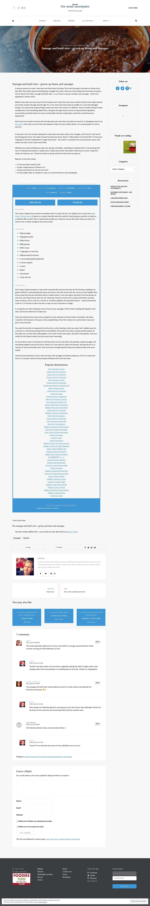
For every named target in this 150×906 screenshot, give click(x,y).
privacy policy (73, 532)
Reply (97, 641)
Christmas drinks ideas (119, 198)
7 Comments (59, 547)
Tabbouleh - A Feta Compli (91, 618)
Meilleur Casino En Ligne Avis (56, 413)
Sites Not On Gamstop (56, 416)
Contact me (66, 872)
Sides (100, 612)
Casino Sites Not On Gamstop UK (56, 386)
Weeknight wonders (45, 874)
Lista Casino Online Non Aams (56, 432)
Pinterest (93, 878)
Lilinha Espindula (33, 681)
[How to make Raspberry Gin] (129, 147)
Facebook (93, 873)
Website (19, 815)
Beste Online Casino (56, 388)
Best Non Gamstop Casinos (56, 399)
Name (19, 801)
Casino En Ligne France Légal (56, 465)
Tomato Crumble (27, 618)
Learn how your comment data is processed (63, 839)
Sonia (28, 640)
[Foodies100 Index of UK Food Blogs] (21, 879)
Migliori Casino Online (56, 487)
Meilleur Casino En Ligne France (56, 427)
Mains (75, 45)
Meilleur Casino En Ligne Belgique (56, 446)
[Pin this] (95, 547)
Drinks (71, 21)
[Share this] (85, 547)
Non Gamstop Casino (56, 369)
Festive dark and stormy (120, 202)
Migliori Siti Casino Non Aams (56, 408)
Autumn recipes (66, 45)
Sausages (17, 538)
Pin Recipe (77, 202)
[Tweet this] (88, 547)
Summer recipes (29, 615)
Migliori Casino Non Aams (56, 452)
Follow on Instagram (124, 122)
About (105, 21)
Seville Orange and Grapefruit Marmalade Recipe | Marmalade (48, 757)
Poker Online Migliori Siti (56, 449)
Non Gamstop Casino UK (56, 421)
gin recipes (19, 124)
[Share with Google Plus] (91, 547)
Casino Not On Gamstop (56, 372)
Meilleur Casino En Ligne (56, 479)
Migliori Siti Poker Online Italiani (56, 490)
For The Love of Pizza (59, 616)
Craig (31, 661)
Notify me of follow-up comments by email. (35, 821)
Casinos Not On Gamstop (56, 377)
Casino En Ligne (56, 394)
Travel (64, 874)
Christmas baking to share (120, 206)
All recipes (87, 21)
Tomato (26, 538)
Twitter (92, 875)
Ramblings (66, 877)
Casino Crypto (56, 438)
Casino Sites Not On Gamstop (56, 405)
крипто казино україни (56, 460)
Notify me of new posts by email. (31, 827)
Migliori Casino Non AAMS (56, 485)
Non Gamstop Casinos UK (56, 402)
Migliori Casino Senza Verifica (56, 471)
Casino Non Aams (56, 435)
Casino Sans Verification (56, 463)
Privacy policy (43, 902)
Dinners (40, 872)
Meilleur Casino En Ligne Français (56, 443)
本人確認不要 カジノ (56, 457)
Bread (61, 612)
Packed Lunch (93, 612)
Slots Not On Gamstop (56, 424)
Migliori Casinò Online (56, 493)
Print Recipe (35, 202)
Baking (42, 21)
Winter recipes (83, 45)
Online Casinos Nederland (56, 397)
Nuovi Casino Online (56, 476)
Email (18, 808)
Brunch (57, 21)
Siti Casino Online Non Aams (56, 430)
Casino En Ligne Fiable (56, 482)
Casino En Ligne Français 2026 (56, 474)
